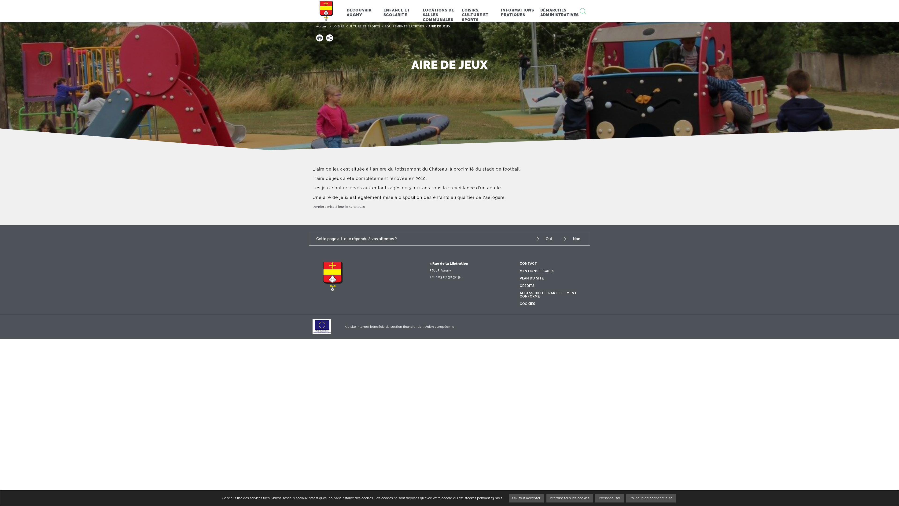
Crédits (527, 286)
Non (576, 239)
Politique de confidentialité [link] (651, 498)
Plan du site (532, 278)
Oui (549, 239)
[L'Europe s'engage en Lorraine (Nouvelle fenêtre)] (322, 326)
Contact (528, 263)
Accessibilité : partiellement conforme (548, 294)
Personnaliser (609, 498)
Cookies (527, 304)
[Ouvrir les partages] (329, 37)
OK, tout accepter (526, 498)
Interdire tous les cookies (570, 498)
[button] (319, 37)
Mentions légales (537, 271)
